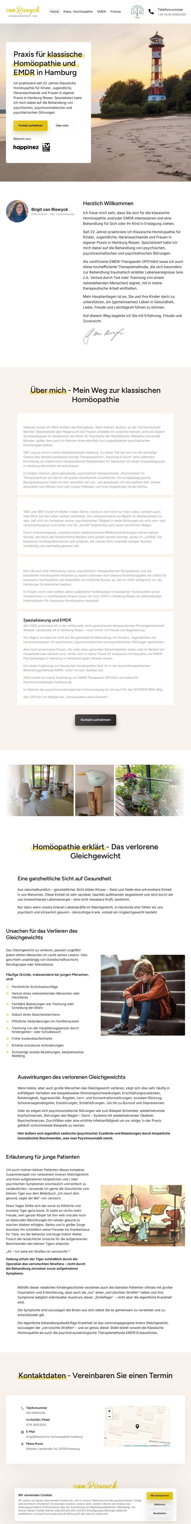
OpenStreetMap (141, 1445)
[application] (137, 1426)
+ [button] (109, 1411)
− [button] (109, 1416)
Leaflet (127, 1445)
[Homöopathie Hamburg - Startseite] (23, 11)
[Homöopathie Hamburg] (31, 147)
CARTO (165, 1445)
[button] (137, 1426)
